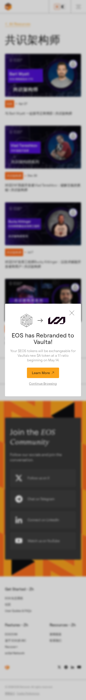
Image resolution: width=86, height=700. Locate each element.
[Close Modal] (72, 313)
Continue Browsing (43, 384)
